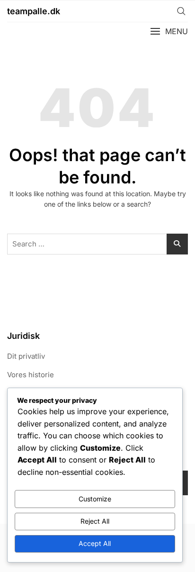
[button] (169, 31)
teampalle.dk (33, 11)
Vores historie (30, 374)
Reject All (94, 521)
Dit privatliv (26, 356)
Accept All (95, 543)
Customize (95, 499)
